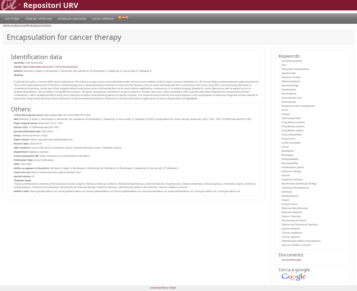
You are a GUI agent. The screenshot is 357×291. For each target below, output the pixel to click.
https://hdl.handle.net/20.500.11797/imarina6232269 (50, 66)
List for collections (103, 18)
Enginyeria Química (41, 25)
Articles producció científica (17, 25)
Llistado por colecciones (72, 18)
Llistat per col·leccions (38, 18)
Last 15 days (12, 18)
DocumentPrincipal (291, 259)
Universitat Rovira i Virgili (163, 287)
